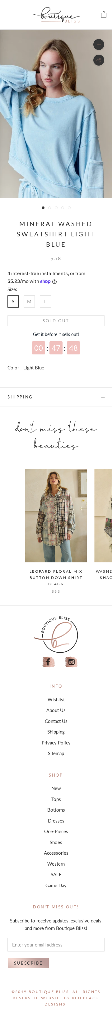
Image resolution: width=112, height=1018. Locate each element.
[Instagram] (71, 662)
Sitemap (56, 753)
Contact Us (56, 721)
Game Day (56, 885)
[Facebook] (48, 662)
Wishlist (56, 699)
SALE (56, 874)
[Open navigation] (9, 14)
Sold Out (56, 320)
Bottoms (56, 810)
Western (56, 864)
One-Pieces (56, 831)
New (56, 788)
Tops (56, 799)
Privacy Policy (56, 742)
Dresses (56, 820)
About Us (56, 710)
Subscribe (28, 963)
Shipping (20, 396)
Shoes (56, 842)
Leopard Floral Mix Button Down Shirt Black (56, 577)
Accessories (56, 853)
